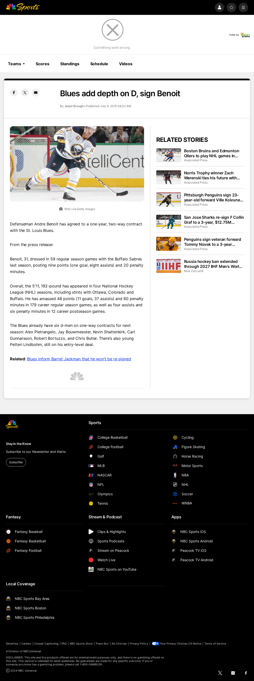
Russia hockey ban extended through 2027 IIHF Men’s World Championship (213, 264)
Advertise (12, 643)
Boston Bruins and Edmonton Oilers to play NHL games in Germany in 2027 (211, 153)
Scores (42, 63)
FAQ (64, 643)
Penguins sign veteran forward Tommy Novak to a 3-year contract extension (212, 242)
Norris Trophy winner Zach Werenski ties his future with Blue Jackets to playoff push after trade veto (210, 175)
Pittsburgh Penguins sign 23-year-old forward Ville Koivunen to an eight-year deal (213, 197)
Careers (26, 643)
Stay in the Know (18, 444)
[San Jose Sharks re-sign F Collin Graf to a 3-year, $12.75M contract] (168, 222)
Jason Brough (74, 106)
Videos (125, 63)
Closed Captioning (46, 643)
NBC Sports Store (81, 643)
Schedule (99, 63)
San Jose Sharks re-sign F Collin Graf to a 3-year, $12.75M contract (214, 220)
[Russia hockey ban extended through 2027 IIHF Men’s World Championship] (168, 266)
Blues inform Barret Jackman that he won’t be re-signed (79, 358)
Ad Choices (119, 643)
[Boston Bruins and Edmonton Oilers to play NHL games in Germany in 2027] (168, 155)
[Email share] (36, 92)
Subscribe (16, 462)
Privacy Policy (139, 643)
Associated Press (196, 160)
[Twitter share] (25, 92)
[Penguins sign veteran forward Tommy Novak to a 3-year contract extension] (168, 244)
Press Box (102, 643)
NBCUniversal (32, 651)
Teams (14, 63)
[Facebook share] (14, 92)
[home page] (23, 7)
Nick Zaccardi (193, 271)
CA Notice (194, 643)
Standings (69, 63)
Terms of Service (215, 643)
